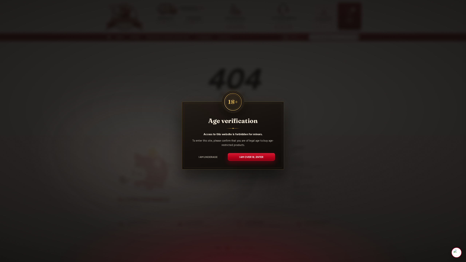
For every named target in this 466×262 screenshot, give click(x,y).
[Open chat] (456, 252)
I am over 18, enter (251, 156)
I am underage (208, 156)
